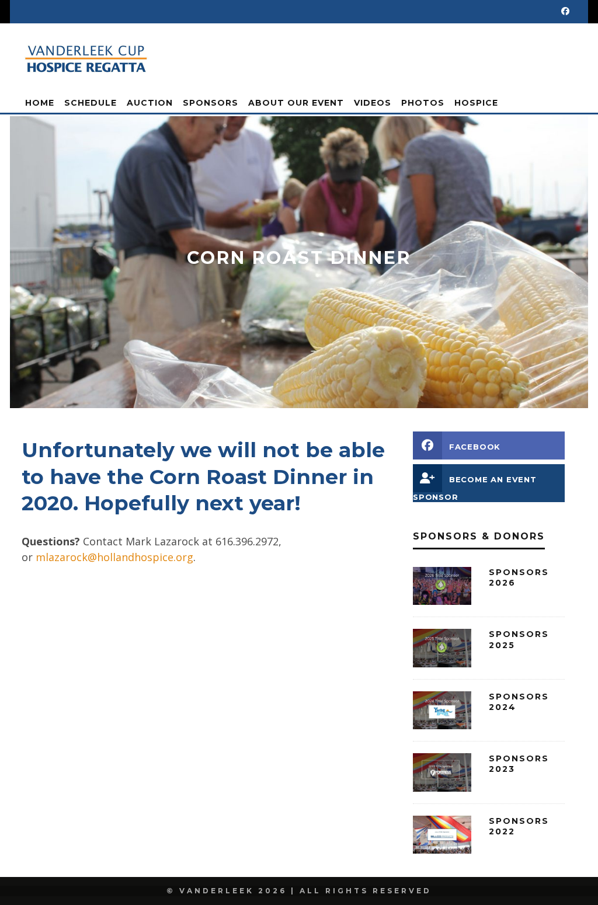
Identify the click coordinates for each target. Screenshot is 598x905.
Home (39, 103)
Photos (422, 103)
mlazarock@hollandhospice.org (114, 557)
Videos (372, 103)
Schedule (90, 103)
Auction (150, 103)
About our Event (296, 103)
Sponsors (210, 103)
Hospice (476, 103)
